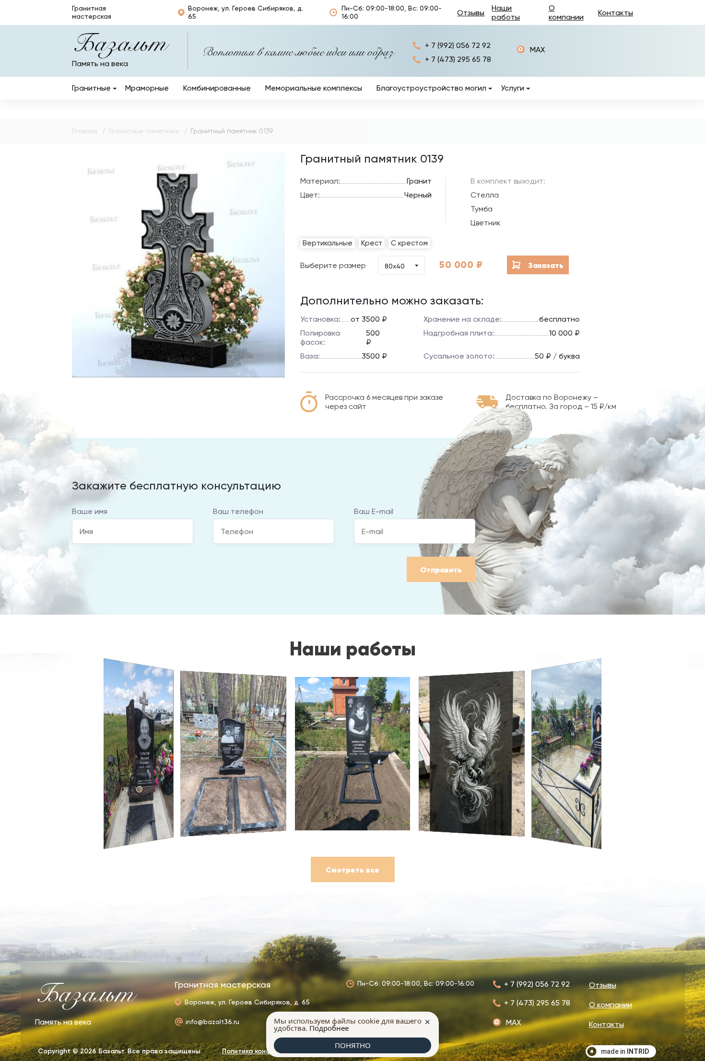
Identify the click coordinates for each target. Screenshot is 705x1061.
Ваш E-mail (373, 511)
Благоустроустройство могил (431, 88)
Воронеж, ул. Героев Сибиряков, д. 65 (245, 12)
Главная (84, 131)
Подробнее (329, 1028)
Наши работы (506, 12)
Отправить (441, 569)
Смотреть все (352, 869)
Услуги (512, 88)
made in (625, 1051)
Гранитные (91, 88)
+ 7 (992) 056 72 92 (458, 45)
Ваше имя (89, 511)
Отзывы (470, 12)
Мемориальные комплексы (313, 88)
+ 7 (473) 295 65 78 (458, 59)
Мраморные (147, 88)
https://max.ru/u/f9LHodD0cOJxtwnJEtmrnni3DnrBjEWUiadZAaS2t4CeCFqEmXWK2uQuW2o (531, 49)
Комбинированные (217, 88)
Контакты (615, 12)
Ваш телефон (238, 511)
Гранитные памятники (143, 131)
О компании (566, 12)
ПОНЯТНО (353, 1045)
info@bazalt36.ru (212, 1022)
